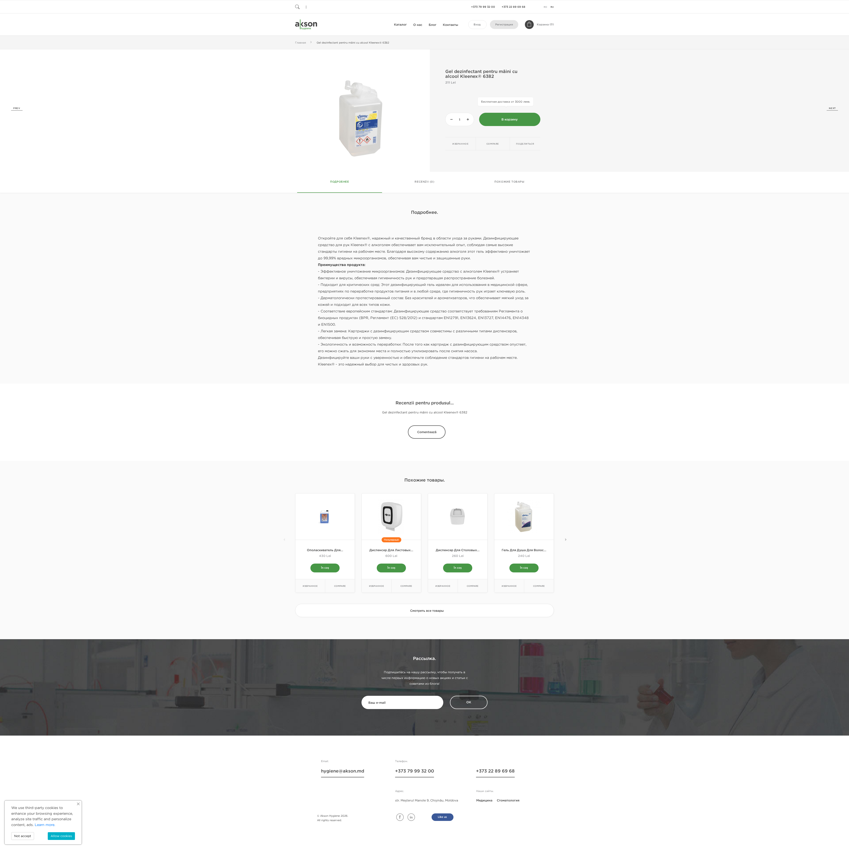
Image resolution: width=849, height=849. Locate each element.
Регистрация (504, 24)
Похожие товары (509, 182)
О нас (417, 25)
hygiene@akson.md (342, 771)
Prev (16, 108)
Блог (432, 25)
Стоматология (508, 800)
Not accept (22, 836)
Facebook (400, 817)
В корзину (509, 119)
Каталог (400, 25)
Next (832, 108)
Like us (442, 817)
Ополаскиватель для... (325, 550)
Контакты (450, 25)
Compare (492, 144)
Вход (477, 24)
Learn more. (45, 825)
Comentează (426, 432)
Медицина (484, 800)
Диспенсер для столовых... (458, 550)
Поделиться (525, 144)
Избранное (460, 144)
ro (545, 7)
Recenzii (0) (424, 182)
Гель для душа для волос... (524, 550)
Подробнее (339, 182)
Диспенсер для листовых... (391, 550)
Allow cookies (61, 836)
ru (552, 7)
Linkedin (411, 817)
